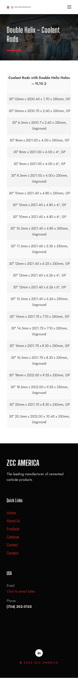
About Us (13, 520)
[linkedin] (39, 653)
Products (13, 528)
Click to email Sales (21, 591)
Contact (12, 544)
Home (11, 512)
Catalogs (13, 536)
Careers (12, 552)
